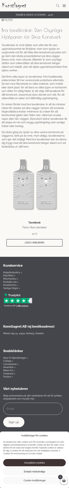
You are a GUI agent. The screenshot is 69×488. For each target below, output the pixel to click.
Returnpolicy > (10, 278)
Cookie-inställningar (35, 480)
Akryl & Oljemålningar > (15, 358)
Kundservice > (10, 285)
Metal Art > (9, 370)
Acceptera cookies (34, 462)
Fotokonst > (9, 373)
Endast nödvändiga (34, 471)
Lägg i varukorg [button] (34, 242)
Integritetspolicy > (12, 272)
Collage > (8, 361)
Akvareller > (9, 367)
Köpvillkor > (9, 275)
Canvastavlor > (11, 364)
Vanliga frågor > (11, 288)
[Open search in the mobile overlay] (57, 5)
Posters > (8, 376)
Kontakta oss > (10, 282)
